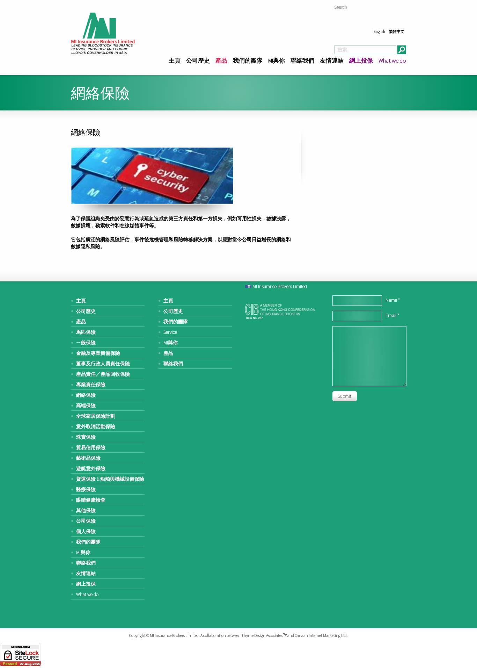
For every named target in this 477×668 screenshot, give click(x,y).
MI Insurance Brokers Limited (279, 286)
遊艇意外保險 (90, 468)
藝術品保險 (88, 458)
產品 (221, 60)
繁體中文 (396, 32)
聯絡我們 (302, 60)
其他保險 (86, 510)
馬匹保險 (86, 332)
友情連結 (332, 60)
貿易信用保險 (90, 447)
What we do (392, 60)
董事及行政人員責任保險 (103, 363)
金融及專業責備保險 (98, 353)
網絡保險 (86, 395)
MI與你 (276, 60)
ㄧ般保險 (86, 342)
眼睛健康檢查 (90, 500)
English (379, 32)
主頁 (175, 60)
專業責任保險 (90, 384)
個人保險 (86, 531)
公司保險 (86, 521)
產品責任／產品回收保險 (103, 374)
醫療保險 (86, 489)
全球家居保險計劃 (95, 416)
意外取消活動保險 (95, 426)
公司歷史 (198, 60)
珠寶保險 (86, 437)
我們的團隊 (248, 60)
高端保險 (86, 405)
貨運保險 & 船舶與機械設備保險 (110, 479)
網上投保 (361, 60)
